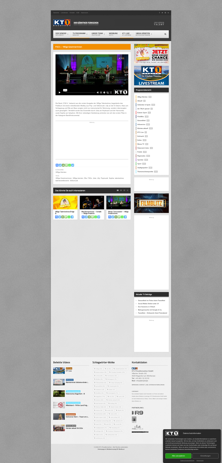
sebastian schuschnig (103, 420)
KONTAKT (142, 384)
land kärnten (101, 403)
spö (108, 424)
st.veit (119, 424)
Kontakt (72, 13)
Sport (141, 164)
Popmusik (104, 178)
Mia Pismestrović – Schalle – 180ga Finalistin (91, 212)
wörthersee (100, 438)
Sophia (111, 178)
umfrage (99, 431)
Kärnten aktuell (114, 400)
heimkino (100, 389)
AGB (77, 13)
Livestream (64, 13)
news (114, 414)
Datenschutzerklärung (187, 460)
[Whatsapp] (69, 165)
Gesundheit (143, 120)
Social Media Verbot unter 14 (148, 304)
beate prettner (101, 372)
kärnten (100, 400)
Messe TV (142, 144)
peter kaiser (101, 417)
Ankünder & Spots (145, 105)
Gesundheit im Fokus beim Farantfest (151, 300)
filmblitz (99, 379)
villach (99, 434)
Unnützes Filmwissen (115, 431)
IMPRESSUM (135, 384)
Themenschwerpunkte (147, 171)
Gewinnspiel (114, 386)
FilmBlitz (142, 116)
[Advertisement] (111, 5)
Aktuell (141, 101)
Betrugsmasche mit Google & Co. (150, 310)
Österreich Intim (144, 148)
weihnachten (112, 434)
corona (99, 375)
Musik (121, 410)
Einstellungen (205, 456)
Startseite (56, 13)
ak (109, 368)
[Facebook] (57, 165)
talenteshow (119, 178)
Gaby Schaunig (116, 382)
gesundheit (100, 386)
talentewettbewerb (62, 181)
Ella (85, 178)
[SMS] (66, 165)
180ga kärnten (78, 178)
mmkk (110, 410)
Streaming (115, 427)
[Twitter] (60, 165)
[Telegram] (72, 165)
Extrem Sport (143, 113)
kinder (112, 389)
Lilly (98, 178)
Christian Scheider (118, 372)
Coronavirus (112, 375)
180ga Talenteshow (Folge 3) (64, 212)
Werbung (113, 34)
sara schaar (115, 417)
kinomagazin (113, 393)
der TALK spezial (144, 109)
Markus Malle (101, 407)
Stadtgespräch (144, 168)
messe (99, 410)
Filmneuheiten (101, 382)
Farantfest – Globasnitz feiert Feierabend (152, 313)
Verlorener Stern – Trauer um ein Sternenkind (82, 416)
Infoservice (143, 124)
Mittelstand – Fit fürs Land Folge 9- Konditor (81, 405)
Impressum (200, 460)
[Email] (63, 165)
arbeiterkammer (121, 368)
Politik (141, 152)
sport (99, 424)
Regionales (143, 156)
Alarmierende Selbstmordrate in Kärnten (80, 382)
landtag (113, 403)
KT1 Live (126, 34)
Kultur (141, 140)
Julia (94, 178)
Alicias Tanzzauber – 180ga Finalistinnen (118, 212)
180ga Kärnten (61, 172)
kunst (121, 396)
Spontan (142, 160)
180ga (99, 368)
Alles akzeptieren (178, 456)
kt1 (111, 396)
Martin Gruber (116, 407)
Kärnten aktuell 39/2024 (74, 428)
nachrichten (101, 414)
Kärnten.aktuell (144, 128)
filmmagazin (112, 379)
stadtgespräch (101, 427)
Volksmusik (74, 181)
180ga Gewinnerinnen (64, 178)
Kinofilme (100, 393)
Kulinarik (142, 136)
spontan (119, 420)
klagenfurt (100, 396)
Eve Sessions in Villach (146, 307)
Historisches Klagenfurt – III (75, 393)
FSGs (90, 178)
